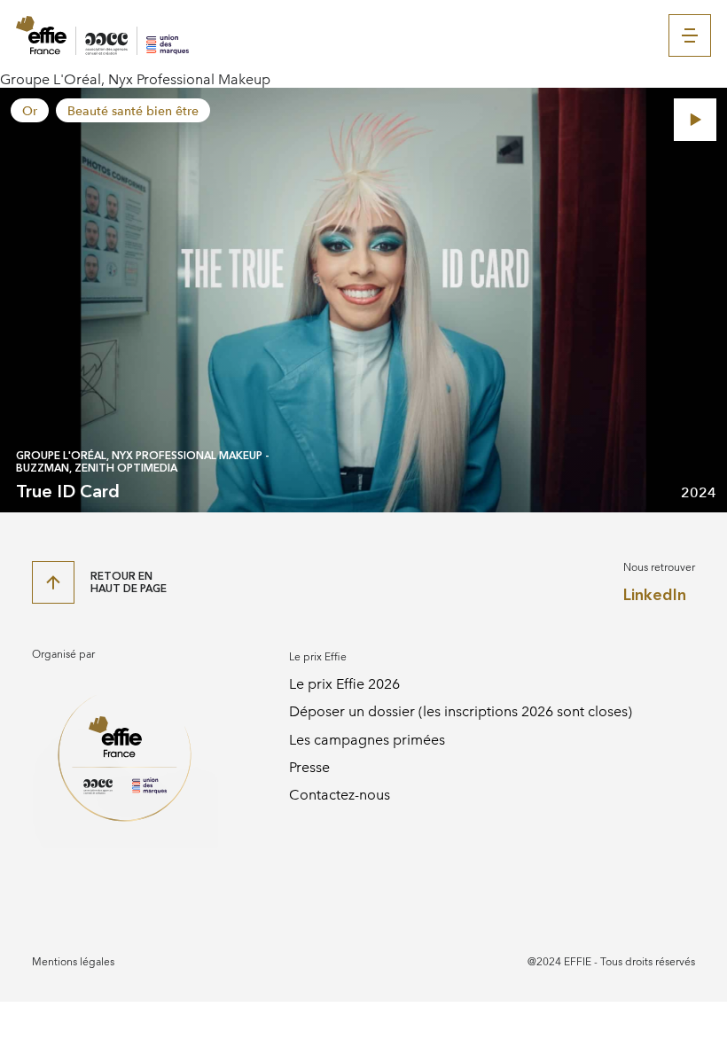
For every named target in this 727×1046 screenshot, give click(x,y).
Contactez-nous (339, 794)
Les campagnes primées (367, 739)
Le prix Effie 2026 (344, 683)
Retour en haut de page (128, 582)
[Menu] (689, 35)
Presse (309, 767)
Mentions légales (73, 962)
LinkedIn (654, 595)
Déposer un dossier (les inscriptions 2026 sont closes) (460, 711)
